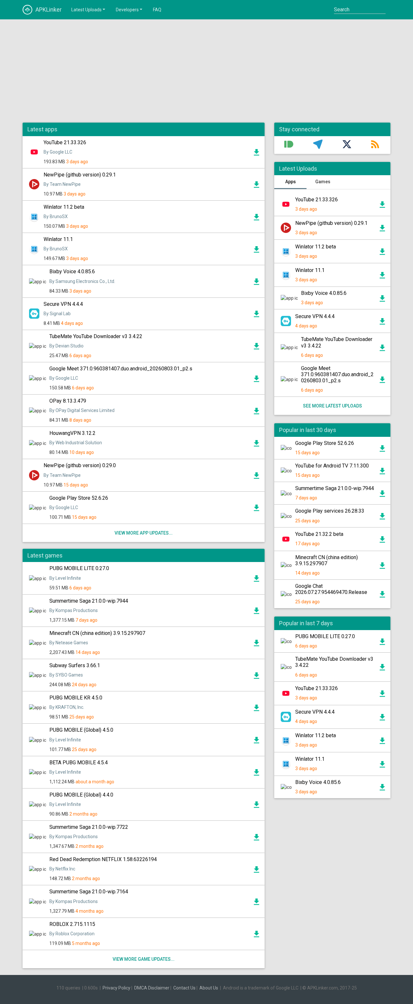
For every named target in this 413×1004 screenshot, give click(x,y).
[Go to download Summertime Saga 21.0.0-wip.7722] (256, 838)
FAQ (157, 9)
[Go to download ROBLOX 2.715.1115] (256, 935)
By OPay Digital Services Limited (82, 410)
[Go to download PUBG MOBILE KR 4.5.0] (256, 709)
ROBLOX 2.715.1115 (72, 924)
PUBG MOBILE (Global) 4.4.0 (81, 795)
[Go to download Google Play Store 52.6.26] (256, 509)
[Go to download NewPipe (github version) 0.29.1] (256, 186)
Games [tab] (322, 181)
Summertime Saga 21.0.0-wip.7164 (88, 892)
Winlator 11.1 (58, 239)
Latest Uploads (86, 9)
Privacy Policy (116, 987)
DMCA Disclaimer (151, 987)
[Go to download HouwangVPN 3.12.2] (256, 444)
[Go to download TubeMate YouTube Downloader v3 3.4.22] (256, 347)
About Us (208, 987)
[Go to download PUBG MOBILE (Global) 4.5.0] (256, 741)
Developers (127, 9)
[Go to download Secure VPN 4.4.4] (256, 315)
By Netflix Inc (62, 868)
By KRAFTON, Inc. (66, 707)
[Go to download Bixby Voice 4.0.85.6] (256, 283)
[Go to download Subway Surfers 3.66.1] (256, 677)
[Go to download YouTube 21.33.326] (256, 153)
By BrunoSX (56, 216)
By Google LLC (58, 152)
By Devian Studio (66, 345)
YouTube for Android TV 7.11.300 (332, 466)
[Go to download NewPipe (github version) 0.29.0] (256, 477)
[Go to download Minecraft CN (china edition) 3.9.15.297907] (256, 644)
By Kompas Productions (73, 610)
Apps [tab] (290, 181)
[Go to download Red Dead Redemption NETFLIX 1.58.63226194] (256, 871)
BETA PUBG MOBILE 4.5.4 (78, 762)
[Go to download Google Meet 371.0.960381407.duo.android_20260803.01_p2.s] (256, 380)
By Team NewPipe (62, 184)
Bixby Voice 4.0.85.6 (72, 271)
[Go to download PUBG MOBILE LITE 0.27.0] (256, 580)
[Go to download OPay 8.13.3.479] (256, 412)
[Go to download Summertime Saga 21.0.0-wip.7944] (256, 612)
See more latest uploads (332, 405)
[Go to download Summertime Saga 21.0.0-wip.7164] (256, 903)
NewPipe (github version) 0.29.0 (80, 465)
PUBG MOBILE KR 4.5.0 (75, 698)
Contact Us (184, 987)
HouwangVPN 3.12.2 (72, 433)
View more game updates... (144, 959)
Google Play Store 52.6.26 (78, 498)
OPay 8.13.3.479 (67, 401)
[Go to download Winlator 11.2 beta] (256, 218)
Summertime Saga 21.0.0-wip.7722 (88, 827)
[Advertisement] (206, 71)
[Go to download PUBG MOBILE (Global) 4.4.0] (256, 806)
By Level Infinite (65, 578)
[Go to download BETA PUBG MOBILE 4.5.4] (256, 774)
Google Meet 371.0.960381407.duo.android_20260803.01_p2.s (120, 369)
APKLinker (48, 9)
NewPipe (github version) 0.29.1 (80, 175)
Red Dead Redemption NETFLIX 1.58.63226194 (103, 859)
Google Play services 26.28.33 (329, 511)
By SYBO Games (66, 675)
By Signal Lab (57, 313)
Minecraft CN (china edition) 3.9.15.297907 (97, 633)
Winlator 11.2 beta (64, 207)
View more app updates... (144, 533)
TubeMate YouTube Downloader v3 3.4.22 (95, 336)
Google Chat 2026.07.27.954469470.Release (331, 589)
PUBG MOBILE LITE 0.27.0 (79, 568)
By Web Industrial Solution (75, 442)
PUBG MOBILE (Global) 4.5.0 (81, 730)
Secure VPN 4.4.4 (63, 304)
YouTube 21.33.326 (65, 142)
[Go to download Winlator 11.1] (256, 251)
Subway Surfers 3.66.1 (74, 665)
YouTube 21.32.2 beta (319, 534)
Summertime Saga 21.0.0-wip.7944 (88, 601)
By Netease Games (68, 642)
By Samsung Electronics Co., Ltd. (82, 281)
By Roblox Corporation (72, 933)
